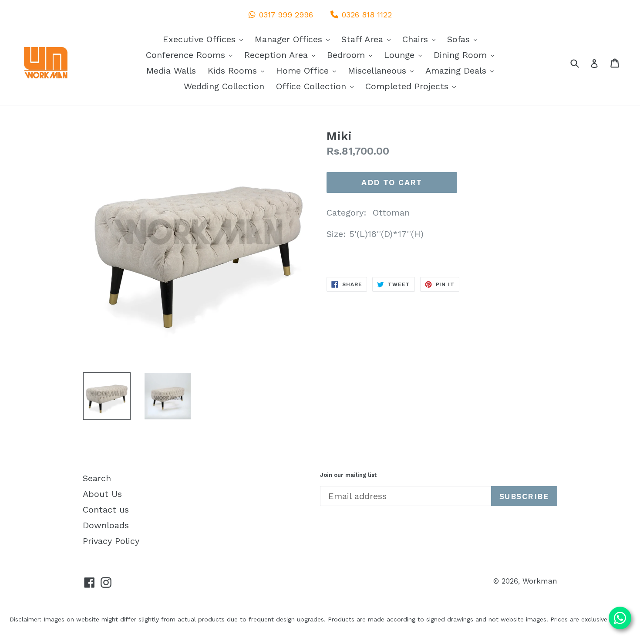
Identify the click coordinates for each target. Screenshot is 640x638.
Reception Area (282, 54)
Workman (539, 581)
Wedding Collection (224, 86)
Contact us (106, 509)
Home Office (308, 70)
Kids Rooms (238, 70)
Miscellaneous (383, 70)
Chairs (421, 39)
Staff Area (368, 39)
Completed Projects (412, 86)
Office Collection (317, 86)
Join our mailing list (348, 475)
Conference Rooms (191, 54)
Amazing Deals (461, 70)
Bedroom (352, 54)
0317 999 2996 (286, 14)
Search (97, 478)
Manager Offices (294, 39)
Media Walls (171, 70)
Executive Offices (205, 39)
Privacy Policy (111, 541)
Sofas (464, 39)
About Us (102, 494)
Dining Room (466, 54)
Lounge (405, 54)
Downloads (106, 525)
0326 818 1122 (367, 14)
